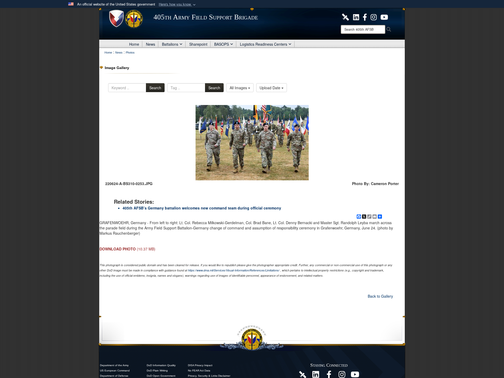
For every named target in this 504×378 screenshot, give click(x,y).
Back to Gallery (380, 296)
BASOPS (221, 44)
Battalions (170, 44)
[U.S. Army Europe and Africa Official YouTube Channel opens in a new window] (384, 16)
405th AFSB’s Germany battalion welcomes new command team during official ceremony (202, 208)
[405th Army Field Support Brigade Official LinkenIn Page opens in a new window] (315, 376)
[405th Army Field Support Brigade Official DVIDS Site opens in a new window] (345, 16)
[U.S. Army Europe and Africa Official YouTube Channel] (355, 376)
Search (155, 87)
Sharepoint (198, 44)
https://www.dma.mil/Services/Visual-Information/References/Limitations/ (234, 270)
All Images (239, 87)
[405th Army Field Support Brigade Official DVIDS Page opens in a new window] (303, 374)
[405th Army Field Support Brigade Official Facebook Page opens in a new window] (365, 16)
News (150, 44)
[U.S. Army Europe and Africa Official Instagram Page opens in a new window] (374, 16)
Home (134, 44)
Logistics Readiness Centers (263, 44)
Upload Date (270, 87)
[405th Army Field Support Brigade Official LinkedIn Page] (356, 16)
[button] (178, 4)
